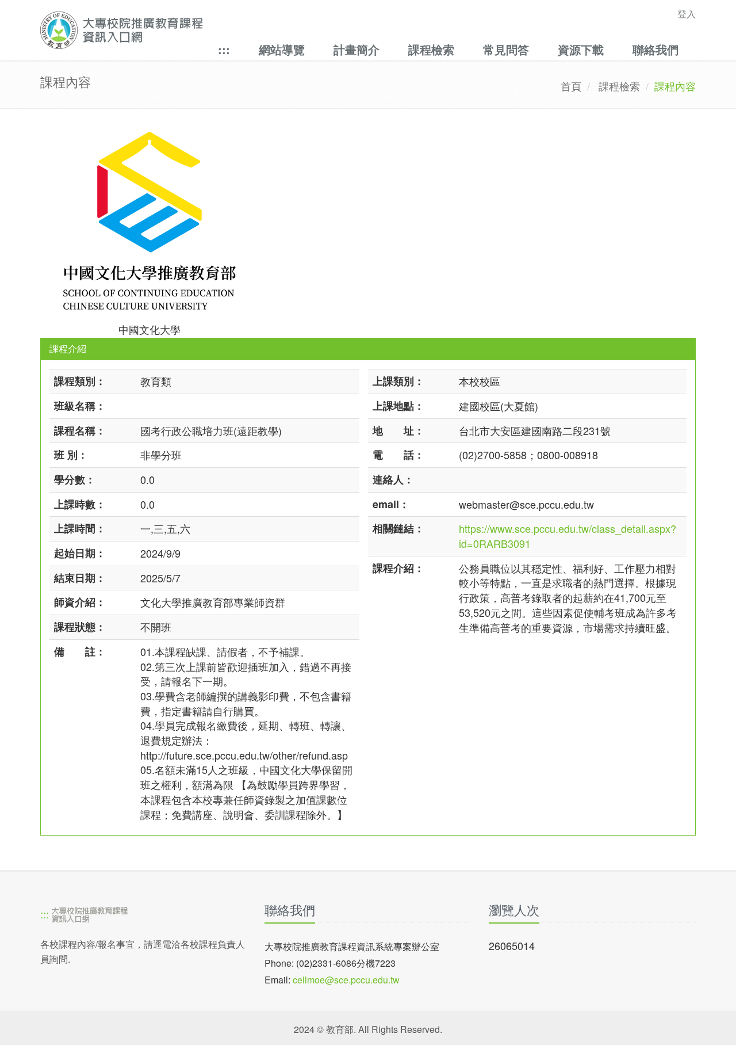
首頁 (571, 85)
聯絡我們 (655, 49)
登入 (686, 13)
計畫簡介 (356, 49)
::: (224, 49)
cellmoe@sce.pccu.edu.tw (346, 979)
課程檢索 (431, 49)
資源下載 (581, 49)
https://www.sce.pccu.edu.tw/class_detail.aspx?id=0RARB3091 (567, 536)
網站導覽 (282, 49)
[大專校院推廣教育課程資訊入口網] (304, 30)
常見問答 (506, 49)
